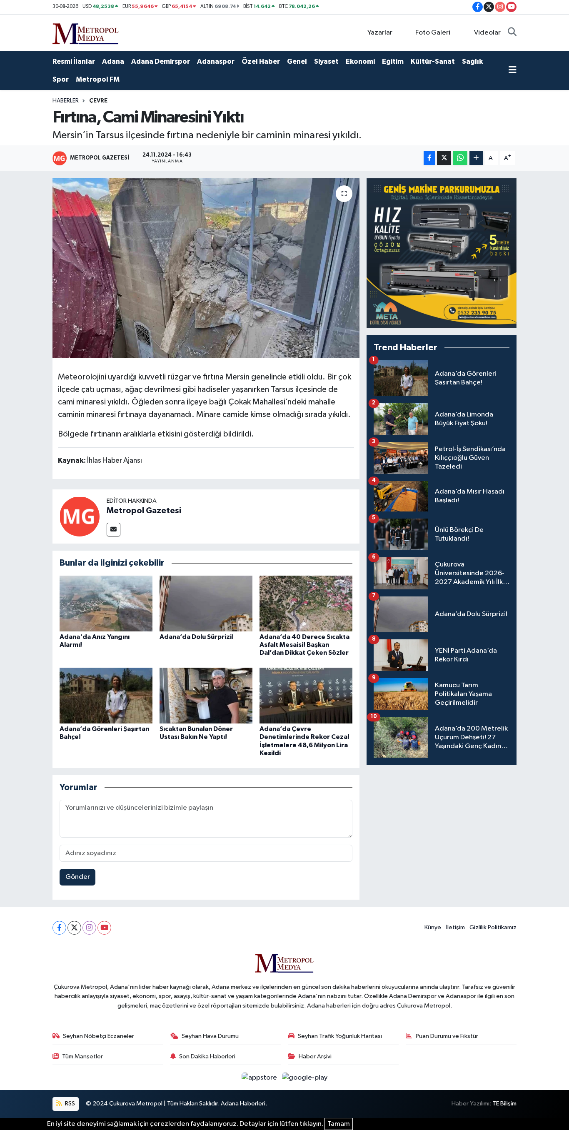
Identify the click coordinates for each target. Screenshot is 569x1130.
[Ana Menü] (513, 70)
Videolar (487, 32)
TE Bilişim (504, 1103)
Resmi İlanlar (73, 61)
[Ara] (512, 32)
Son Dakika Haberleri (207, 1056)
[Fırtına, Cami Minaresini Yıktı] (205, 268)
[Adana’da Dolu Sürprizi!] (206, 603)
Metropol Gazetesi (144, 510)
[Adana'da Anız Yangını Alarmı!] (106, 603)
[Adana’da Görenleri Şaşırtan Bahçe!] (106, 695)
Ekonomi (360, 61)
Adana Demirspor (160, 61)
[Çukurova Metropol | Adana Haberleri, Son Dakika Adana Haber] (85, 32)
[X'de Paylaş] (444, 158)
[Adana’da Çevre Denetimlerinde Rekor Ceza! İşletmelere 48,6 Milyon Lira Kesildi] (306, 695)
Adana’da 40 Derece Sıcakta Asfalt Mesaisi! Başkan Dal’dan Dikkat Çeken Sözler (304, 645)
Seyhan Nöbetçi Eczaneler (98, 1036)
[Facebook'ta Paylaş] (429, 158)
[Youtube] (104, 928)
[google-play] (304, 1077)
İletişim (455, 927)
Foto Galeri (432, 32)
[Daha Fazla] (476, 158)
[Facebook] (59, 928)
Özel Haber (261, 61)
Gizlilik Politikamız (493, 927)
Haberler (65, 101)
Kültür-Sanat (433, 61)
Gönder (77, 877)
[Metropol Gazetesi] (80, 516)
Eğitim (393, 61)
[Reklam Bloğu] (442, 253)
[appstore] (260, 1077)
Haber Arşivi (315, 1056)
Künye (432, 927)
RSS (69, 1103)
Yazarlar (379, 32)
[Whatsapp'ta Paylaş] (460, 158)
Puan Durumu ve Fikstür (447, 1036)
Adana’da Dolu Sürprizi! (197, 637)
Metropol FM (98, 79)
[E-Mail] (113, 529)
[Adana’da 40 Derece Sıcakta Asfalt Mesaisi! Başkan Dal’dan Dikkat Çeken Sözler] (306, 603)
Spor (60, 79)
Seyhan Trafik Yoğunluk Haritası (340, 1036)
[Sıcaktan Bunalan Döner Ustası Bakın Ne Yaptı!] (206, 695)
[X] (74, 928)
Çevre (98, 101)
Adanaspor (216, 61)
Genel (297, 61)
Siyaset (326, 61)
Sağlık (472, 61)
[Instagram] (89, 928)
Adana (113, 61)
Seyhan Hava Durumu (210, 1036)
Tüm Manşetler (82, 1056)
